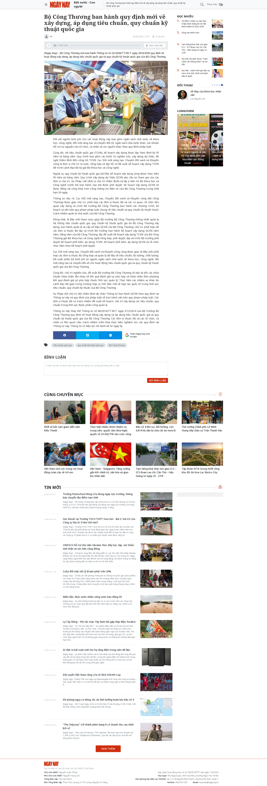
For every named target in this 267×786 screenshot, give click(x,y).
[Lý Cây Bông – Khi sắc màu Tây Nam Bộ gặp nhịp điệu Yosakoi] (156, 629)
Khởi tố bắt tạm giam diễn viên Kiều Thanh (62, 428)
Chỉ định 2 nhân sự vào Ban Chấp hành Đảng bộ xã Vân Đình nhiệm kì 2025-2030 (194, 24)
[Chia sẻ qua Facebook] (64, 335)
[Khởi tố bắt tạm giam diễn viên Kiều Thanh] (64, 412)
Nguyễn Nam (196, 102)
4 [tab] (220, 85)
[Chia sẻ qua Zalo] (110, 335)
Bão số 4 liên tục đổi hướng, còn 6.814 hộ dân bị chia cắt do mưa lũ (156, 428)
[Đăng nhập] (221, 4)
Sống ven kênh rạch (190, 32)
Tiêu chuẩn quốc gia (63, 345)
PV (51, 36)
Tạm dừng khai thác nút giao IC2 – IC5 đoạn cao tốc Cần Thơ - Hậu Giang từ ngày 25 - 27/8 (195, 48)
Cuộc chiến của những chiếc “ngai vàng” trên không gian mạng (207, 94)
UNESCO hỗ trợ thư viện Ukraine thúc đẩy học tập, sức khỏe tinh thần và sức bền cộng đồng (98, 546)
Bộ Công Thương (117, 345)
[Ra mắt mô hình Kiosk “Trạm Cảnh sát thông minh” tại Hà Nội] (217, 61)
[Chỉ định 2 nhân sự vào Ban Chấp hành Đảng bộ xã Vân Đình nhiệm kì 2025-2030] (217, 24)
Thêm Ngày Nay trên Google (140, 335)
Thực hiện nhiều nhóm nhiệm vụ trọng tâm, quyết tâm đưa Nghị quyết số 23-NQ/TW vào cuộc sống (110, 430)
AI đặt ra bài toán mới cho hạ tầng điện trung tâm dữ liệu (96, 649)
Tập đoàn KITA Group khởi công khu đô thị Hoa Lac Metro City (200, 470)
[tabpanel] (200, 96)
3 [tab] (218, 85)
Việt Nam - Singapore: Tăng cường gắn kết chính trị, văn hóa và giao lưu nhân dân (110, 472)
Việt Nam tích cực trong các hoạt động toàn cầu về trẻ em (63, 470)
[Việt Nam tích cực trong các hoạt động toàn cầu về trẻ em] (64, 454)
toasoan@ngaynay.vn (208, 782)
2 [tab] (215, 85)
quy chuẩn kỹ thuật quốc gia (90, 345)
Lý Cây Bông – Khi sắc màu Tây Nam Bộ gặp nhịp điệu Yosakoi (99, 621)
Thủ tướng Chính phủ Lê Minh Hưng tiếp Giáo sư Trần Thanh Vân (202, 428)
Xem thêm (108, 748)
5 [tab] (222, 85)
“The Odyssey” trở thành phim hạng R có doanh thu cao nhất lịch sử (98, 726)
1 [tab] (213, 85)
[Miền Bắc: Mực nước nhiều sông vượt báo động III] (156, 604)
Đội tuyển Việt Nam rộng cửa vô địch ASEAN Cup (92, 674)
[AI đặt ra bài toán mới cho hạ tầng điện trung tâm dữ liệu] (156, 657)
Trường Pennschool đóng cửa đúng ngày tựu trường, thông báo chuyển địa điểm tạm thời (98, 495)
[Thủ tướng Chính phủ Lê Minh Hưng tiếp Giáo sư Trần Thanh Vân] (202, 412)
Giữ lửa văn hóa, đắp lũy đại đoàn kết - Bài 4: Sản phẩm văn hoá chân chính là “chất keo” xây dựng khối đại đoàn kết (193, 152)
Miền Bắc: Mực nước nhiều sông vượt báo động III (92, 596)
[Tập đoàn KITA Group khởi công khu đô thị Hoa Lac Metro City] (202, 454)
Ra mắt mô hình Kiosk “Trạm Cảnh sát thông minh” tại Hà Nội (195, 61)
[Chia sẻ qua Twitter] (87, 335)
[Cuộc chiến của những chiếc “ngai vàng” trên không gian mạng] (182, 94)
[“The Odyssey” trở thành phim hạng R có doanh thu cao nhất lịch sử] (156, 732)
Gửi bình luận (157, 380)
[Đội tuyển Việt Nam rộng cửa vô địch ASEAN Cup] (156, 682)
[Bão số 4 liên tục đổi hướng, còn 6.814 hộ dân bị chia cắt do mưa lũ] (156, 412)
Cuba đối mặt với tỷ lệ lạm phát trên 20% (87, 571)
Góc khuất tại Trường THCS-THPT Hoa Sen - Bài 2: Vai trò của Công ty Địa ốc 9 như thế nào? (99, 520)
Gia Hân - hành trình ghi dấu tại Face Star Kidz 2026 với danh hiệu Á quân (196, 73)
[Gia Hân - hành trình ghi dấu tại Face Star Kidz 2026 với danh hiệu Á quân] (217, 73)
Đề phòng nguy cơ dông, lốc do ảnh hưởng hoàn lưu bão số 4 (98, 699)
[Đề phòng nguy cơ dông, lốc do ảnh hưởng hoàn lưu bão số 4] (156, 707)
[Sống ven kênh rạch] (217, 35)
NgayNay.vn (60, 4)
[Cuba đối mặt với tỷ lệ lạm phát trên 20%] (156, 579)
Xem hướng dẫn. (151, 347)
